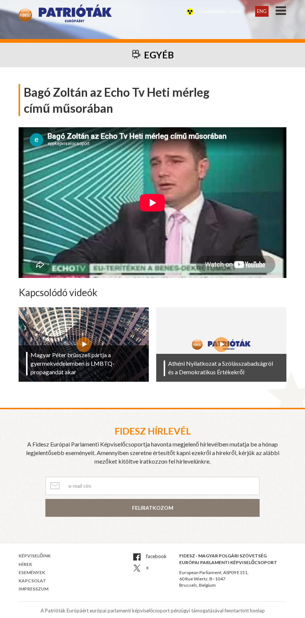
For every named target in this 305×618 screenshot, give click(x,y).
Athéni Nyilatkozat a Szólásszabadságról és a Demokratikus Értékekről (220, 367)
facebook (156, 556)
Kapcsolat (32, 580)
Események (32, 572)
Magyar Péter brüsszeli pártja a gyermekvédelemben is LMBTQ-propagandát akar (72, 363)
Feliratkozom (152, 508)
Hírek (25, 564)
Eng (262, 11)
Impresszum (33, 589)
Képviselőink (35, 555)
